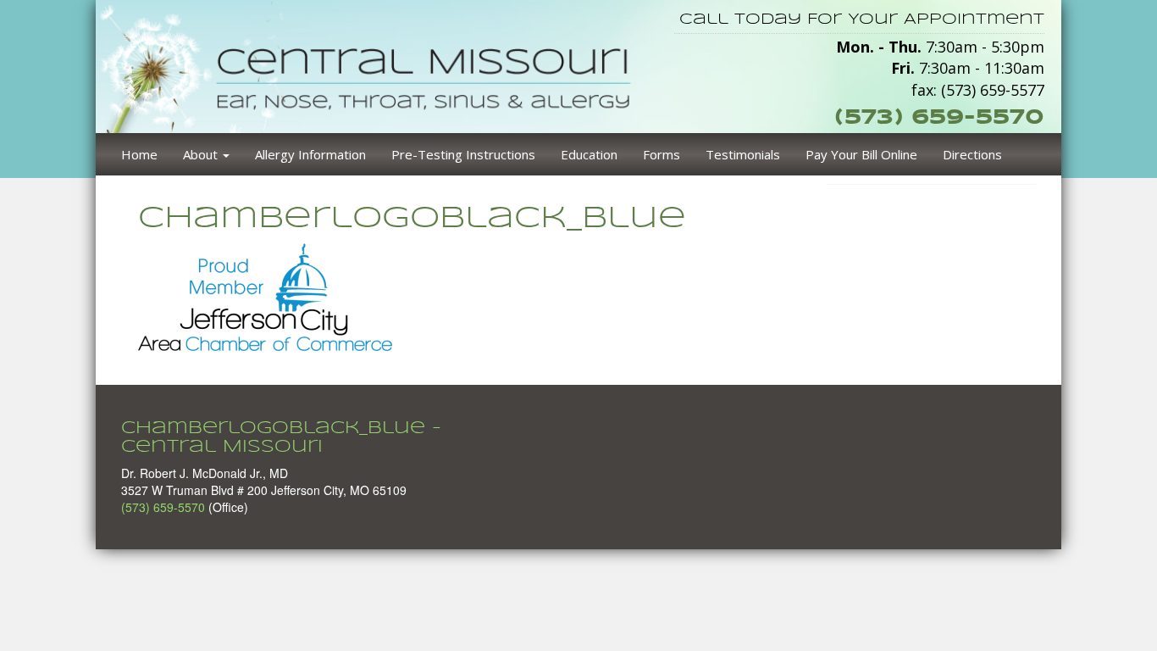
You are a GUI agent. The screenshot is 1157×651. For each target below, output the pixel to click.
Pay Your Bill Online (861, 154)
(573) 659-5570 (939, 116)
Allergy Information (310, 154)
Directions (972, 154)
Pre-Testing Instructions (463, 154)
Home (139, 154)
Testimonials (743, 154)
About (202, 154)
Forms (661, 154)
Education (589, 154)
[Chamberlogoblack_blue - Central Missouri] (372, 64)
